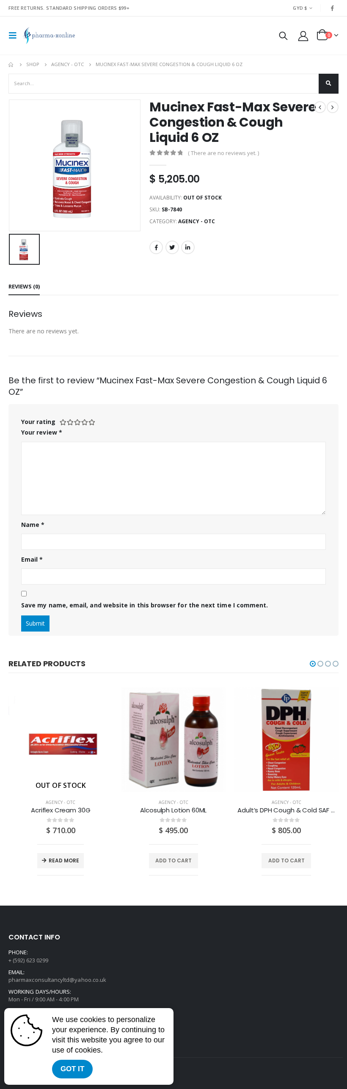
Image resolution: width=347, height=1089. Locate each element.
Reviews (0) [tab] (24, 286)
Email (32, 559)
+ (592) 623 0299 (28, 960)
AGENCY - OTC (196, 221)
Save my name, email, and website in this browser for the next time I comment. (144, 605)
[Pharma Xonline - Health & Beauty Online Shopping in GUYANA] (48, 35)
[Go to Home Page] (11, 64)
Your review (41, 432)
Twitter (172, 247)
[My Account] (303, 36)
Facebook (156, 247)
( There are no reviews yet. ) (223, 153)
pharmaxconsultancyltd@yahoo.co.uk (57, 980)
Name (32, 525)
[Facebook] (332, 8)
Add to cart (173, 860)
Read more (64, 860)
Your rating (38, 422)
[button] (313, 664)
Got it (72, 1069)
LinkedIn (188, 247)
